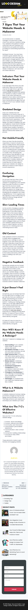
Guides (4, 21)
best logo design (16, 310)
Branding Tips (8, 499)
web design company (13, 90)
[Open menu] (24, 4)
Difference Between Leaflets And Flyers (7, 485)
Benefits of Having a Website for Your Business (21, 485)
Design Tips (7, 501)
